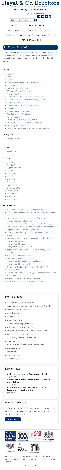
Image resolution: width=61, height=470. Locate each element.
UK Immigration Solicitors (17, 125)
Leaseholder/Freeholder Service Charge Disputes (27, 100)
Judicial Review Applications (20, 324)
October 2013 (12, 193)
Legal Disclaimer (43, 35)
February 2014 (12, 185)
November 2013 (13, 191)
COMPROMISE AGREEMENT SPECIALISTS (23, 82)
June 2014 (11, 173)
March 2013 (11, 199)
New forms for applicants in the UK (21, 258)
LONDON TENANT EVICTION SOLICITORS (23, 105)
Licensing (32, 30)
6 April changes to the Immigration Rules (24, 278)
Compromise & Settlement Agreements (25, 345)
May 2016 (11, 165)
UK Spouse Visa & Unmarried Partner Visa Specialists (29, 128)
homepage (27, 55)
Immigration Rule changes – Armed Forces (24, 261)
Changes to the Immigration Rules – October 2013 (27, 267)
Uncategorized (13, 139)
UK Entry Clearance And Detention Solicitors (25, 123)
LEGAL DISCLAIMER (14, 103)
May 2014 (11, 176)
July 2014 (11, 171)
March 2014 (11, 182)
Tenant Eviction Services (18, 309)
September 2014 (14, 168)
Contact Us (23, 35)
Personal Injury (14, 355)
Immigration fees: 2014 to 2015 (20, 247)
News (9, 35)
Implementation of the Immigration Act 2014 (25, 230)
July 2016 (11, 162)
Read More (13, 419)
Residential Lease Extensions (19, 114)
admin (9, 152)
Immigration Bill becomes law (19, 244)
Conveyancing (14, 30)
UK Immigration (14, 320)
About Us (15, 25)
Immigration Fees (14, 94)
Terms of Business (31, 40)
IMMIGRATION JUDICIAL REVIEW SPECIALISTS (25, 97)
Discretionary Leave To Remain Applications (27, 330)
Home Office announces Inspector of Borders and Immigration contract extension (27, 389)
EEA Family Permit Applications (19, 91)
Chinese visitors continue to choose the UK (25, 281)
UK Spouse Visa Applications (20, 327)
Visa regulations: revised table (19, 255)
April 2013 (11, 196)
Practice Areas (36, 25)
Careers (10, 80)
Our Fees (47, 30)
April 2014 (11, 179)
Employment (13, 341)
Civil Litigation (13, 270)
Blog (9, 77)
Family (10, 316)
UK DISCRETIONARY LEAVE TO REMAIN (22, 120)
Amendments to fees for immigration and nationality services (32, 224)
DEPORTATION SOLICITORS (17, 88)
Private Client (13, 359)
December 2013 (13, 188)
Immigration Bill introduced (18, 264)
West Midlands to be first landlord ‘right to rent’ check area (31, 227)
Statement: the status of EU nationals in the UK (26, 210)
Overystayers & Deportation (18, 111)
